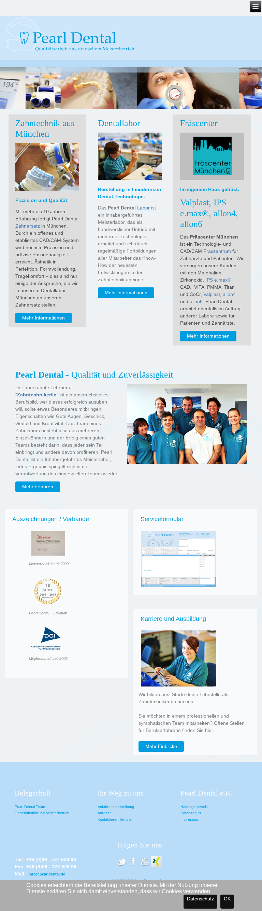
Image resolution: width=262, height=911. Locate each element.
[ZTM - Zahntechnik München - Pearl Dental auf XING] (156, 866)
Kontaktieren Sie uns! (115, 819)
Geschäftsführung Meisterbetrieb (42, 813)
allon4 (229, 294)
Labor (143, 207)
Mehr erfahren (37, 486)
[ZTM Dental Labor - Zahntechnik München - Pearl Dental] (144, 866)
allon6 (196, 301)
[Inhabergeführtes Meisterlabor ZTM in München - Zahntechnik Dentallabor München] (130, 178)
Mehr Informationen (43, 318)
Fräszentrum (217, 251)
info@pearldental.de (47, 874)
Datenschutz (191, 813)
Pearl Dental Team (30, 807)
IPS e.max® (218, 280)
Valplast (211, 294)
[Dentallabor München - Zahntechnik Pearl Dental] (122, 866)
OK (227, 898)
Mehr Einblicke (161, 746)
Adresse (105, 813)
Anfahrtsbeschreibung (116, 807)
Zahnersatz (27, 226)
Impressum (189, 819)
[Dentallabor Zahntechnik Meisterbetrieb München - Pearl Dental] (133, 866)
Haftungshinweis (194, 807)
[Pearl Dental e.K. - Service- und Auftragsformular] (179, 587)
